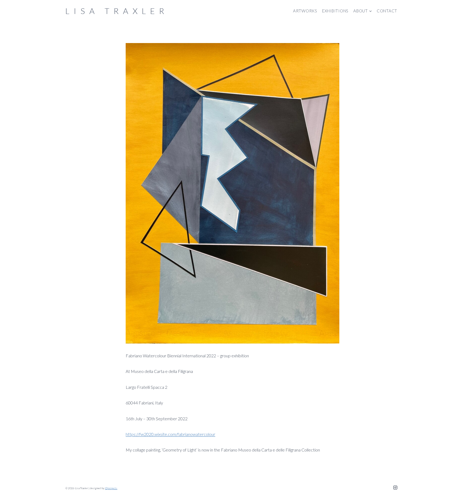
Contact (387, 10)
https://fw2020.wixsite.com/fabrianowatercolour (170, 434)
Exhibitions (335, 10)
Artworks (305, 10)
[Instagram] (395, 487)
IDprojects (111, 488)
